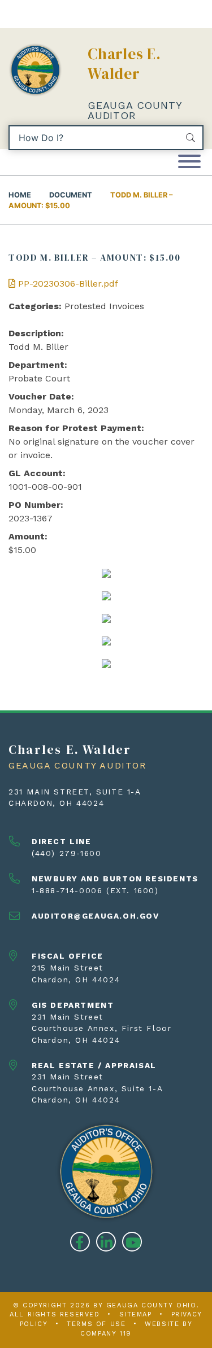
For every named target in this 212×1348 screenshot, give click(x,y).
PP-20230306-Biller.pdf (66, 283)
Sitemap (135, 1314)
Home (19, 195)
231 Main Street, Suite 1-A (74, 791)
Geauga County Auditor (134, 110)
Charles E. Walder (124, 63)
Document (70, 195)
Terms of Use (96, 1324)
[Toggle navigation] (189, 162)
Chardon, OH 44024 (56, 802)
